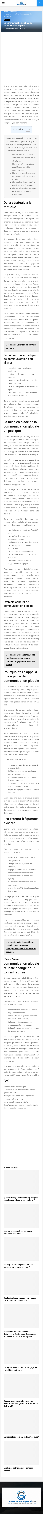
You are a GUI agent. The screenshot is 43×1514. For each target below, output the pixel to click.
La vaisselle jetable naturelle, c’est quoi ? (21, 1437)
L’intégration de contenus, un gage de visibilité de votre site (20, 1368)
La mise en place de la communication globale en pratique (19, 1091)
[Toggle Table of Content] (26, 130)
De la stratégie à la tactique (15, 1086)
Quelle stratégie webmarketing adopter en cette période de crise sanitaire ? (21, 1199)
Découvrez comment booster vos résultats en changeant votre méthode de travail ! (21, 1403)
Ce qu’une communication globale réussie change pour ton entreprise (21, 1106)
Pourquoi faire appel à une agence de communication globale (19, 1097)
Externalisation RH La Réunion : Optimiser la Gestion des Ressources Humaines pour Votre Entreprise (20, 1334)
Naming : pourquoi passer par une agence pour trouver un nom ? (18, 1265)
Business (6, 20)
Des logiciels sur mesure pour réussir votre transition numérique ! (20, 1299)
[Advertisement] (21, 60)
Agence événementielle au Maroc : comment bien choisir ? (18, 1232)
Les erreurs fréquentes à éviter (16, 1102)
